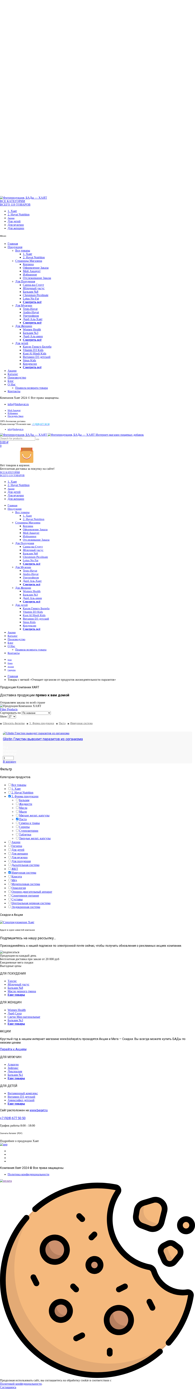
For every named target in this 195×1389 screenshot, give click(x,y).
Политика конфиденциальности (28, 1174)
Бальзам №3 (30, 333)
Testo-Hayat (30, 308)
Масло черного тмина (22, 991)
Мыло (23, 811)
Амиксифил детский (21, 1100)
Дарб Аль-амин (33, 336)
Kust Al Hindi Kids (34, 353)
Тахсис (12, 981)
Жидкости (25, 804)
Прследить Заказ (15, 416)
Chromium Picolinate (35, 295)
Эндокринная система (25, 907)
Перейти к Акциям (13, 1049)
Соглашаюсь (8, 1387)
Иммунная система (81, 723)
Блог (11, 381)
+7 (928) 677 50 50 (13, 1118)
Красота (16, 876)
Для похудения (21, 861)
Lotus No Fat (31, 298)
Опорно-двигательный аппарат (31, 891)
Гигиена (16, 846)
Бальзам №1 (15, 1074)
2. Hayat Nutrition (19, 214)
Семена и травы (29, 823)
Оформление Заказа (36, 267)
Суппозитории (28, 830)
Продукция (15, 247)
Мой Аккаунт (32, 271)
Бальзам (24, 800)
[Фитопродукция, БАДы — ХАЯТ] (23, 197)
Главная (13, 243)
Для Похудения (25, 281)
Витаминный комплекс (23, 1093)
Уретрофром (31, 315)
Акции (11, 218)
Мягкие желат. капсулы (34, 815)
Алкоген (13, 1064)
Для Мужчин (23, 305)
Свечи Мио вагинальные (24, 1016)
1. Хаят (12, 211)
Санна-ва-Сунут (33, 284)
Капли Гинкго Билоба (37, 346)
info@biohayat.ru (18, 404)
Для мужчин (16, 224)
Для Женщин (23, 326)
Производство (17, 377)
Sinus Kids (29, 360)
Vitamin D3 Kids (33, 350)
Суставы (17, 899)
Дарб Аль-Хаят (32, 319)
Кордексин (30, 363)
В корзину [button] (9, 761)
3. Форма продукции (41, 723)
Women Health (32, 329)
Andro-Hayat (31, 312)
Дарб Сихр (15, 1013)
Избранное (30, 274)
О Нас (12, 384)
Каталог (13, 374)
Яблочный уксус (34, 288)
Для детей (14, 221)
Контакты (14, 391)
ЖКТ (14, 868)
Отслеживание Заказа (37, 278)
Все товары (22, 250)
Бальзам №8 (30, 291)
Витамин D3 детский (36, 357)
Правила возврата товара (31, 387)
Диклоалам (15, 1071)
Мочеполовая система (25, 884)
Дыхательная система (25, 865)
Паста (62, 723)
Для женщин (16, 228)
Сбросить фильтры (14, 723)
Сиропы (24, 826)
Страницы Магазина (28, 260)
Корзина (28, 264)
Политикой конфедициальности (21, 1383)
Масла (23, 807)
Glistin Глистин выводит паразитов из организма (43, 739)
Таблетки (25, 834)
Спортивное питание (25, 895)
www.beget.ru (39, 1110)
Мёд (14, 880)
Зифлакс (13, 1068)
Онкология (18, 888)
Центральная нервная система (30, 903)
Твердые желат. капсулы (35, 838)
